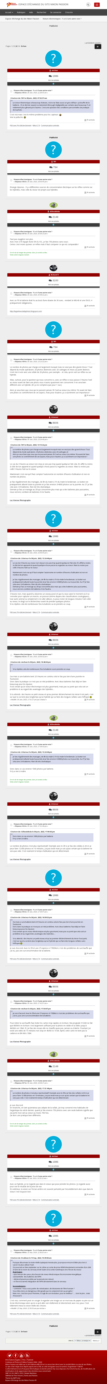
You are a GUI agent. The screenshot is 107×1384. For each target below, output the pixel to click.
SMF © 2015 (19, 1373)
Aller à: (71, 1340)
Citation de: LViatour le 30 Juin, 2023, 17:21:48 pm (31, 1088)
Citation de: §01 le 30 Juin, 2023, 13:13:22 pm (28, 445)
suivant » (97, 43)
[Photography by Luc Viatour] (53, 430)
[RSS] (27, 1356)
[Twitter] (9, 1356)
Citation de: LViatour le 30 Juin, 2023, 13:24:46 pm (31, 558)
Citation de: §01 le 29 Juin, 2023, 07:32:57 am (28, 98)
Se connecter (55, 12)
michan (55, 70)
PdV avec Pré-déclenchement (20, 125)
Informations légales (12, 1360)
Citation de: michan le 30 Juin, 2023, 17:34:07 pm (30, 1009)
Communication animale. (50, 125)
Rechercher (41, 12)
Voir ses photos (53, 80)
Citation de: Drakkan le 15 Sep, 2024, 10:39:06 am (31, 1258)
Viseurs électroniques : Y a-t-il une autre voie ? (33, 90)
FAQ (23, 1360)
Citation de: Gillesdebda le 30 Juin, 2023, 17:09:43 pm (32, 831)
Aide (31, 12)
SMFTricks (16, 1378)
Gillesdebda (55, 211)
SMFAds (8, 1376)
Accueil (8, 12)
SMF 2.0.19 (9, 1373)
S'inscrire (69, 12)
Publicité (30, 1360)
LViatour (54, 417)
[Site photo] (53, 84)
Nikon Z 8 (36, 125)
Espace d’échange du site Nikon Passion (43, 4)
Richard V (55, 275)
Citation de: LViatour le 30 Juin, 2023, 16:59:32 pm (31, 917)
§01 (55, 161)
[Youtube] (21, 1356)
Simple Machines (30, 1373)
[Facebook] (15, 1356)
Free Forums (18, 1376)
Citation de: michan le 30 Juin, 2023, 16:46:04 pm (30, 662)
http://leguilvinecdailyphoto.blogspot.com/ (26, 311)
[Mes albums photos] (53, 225)
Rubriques (21, 12)
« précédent (89, 43)
